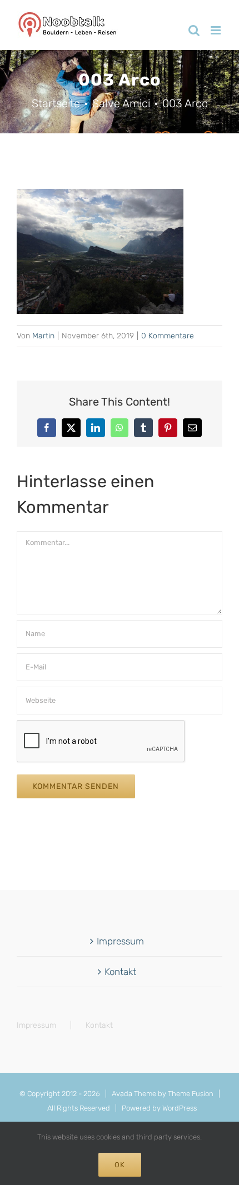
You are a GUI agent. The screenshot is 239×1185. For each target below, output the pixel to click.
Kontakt (120, 971)
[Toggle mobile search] (194, 30)
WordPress (179, 1108)
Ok (119, 1165)
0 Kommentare (167, 336)
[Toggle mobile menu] (216, 30)
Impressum (120, 941)
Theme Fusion (190, 1093)
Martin (43, 336)
